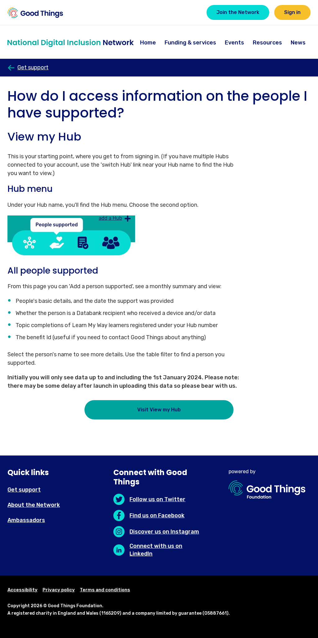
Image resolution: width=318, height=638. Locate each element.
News (298, 42)
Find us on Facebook (156, 515)
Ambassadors (26, 520)
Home (148, 42)
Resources (267, 42)
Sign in (292, 12)
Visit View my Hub (159, 410)
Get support (24, 489)
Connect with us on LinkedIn (155, 550)
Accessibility (22, 590)
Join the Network (237, 12)
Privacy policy (59, 590)
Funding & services (190, 42)
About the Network (33, 505)
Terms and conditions (105, 590)
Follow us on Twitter (157, 499)
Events (234, 42)
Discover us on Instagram (164, 531)
